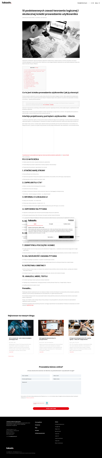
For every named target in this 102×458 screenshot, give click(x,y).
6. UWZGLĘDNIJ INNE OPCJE (29, 81)
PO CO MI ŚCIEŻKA (27, 72)
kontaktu (51, 104)
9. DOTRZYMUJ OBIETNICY (29, 85)
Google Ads (57, 426)
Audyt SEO (57, 433)
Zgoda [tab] (35, 223)
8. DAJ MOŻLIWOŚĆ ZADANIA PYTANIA (31, 83)
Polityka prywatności (40, 433)
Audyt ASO (57, 440)
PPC (76, 342)
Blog (36, 427)
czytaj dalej (11, 352)
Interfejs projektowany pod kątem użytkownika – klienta (34, 71)
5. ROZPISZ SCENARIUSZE (29, 79)
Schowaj (36, 67)
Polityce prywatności (30, 397)
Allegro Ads (57, 429)
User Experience (43, 17)
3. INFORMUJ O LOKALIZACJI (29, 76)
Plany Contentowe (59, 443)
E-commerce (37, 17)
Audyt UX (57, 436)
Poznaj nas (37, 425)
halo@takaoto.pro (82, 3)
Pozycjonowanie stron (59, 424)
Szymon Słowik (31, 17)
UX (43, 104)
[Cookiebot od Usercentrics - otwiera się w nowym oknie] (69, 220)
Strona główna (38, 422)
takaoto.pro (17, 451)
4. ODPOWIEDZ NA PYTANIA (29, 78)
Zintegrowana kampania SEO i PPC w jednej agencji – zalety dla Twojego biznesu (80, 338)
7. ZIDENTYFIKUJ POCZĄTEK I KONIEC (31, 82)
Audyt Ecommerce (59, 438)
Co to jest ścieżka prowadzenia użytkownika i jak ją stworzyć (35, 69)
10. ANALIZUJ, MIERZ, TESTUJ (29, 86)
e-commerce (47, 104)
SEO (14, 342)
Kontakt (37, 430)
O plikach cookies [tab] (67, 223)
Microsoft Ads (58, 431)
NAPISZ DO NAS (30, 305)
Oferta (56, 422)
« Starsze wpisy (11, 356)
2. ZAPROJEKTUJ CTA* (28, 75)
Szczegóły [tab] (51, 223)
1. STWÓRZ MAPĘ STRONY (29, 74)
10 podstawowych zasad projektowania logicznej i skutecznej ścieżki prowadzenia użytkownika (41, 155)
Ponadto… (26, 87)
